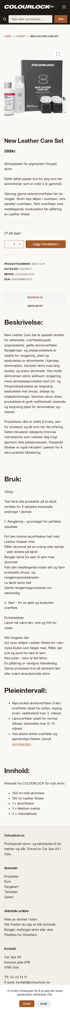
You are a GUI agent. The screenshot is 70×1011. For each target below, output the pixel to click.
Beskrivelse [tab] (35, 297)
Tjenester (11, 892)
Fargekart (11, 887)
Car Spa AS (12, 957)
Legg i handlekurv (46, 244)
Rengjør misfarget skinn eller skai (28, 930)
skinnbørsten (21, 744)
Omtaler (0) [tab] (34, 305)
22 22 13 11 (18, 977)
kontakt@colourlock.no (33, 982)
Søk (60, 19)
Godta (27, 1003)
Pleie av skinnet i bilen (20, 919)
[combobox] (30, 19)
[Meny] (64, 7)
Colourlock (24, 274)
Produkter (11, 876)
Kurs (7, 881)
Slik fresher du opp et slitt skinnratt (29, 924)
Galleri (9, 897)
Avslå (43, 1003)
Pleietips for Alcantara (20, 935)
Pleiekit (26, 268)
